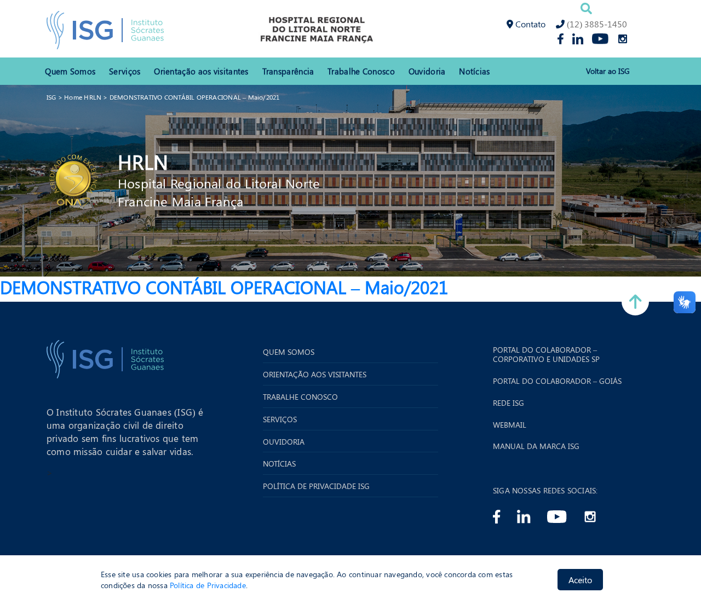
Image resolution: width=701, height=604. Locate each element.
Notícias (474, 71)
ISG (51, 97)
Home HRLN (82, 97)
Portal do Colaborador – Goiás (557, 381)
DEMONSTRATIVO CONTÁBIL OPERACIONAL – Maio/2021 (195, 97)
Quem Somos (70, 71)
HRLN (143, 161)
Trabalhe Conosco (361, 71)
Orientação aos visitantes (201, 71)
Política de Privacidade (208, 584)
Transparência (288, 71)
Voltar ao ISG (608, 71)
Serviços (124, 71)
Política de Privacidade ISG (316, 486)
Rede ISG (508, 403)
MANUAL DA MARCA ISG (536, 446)
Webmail (509, 425)
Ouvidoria (427, 71)
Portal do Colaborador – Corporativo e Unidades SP (546, 355)
